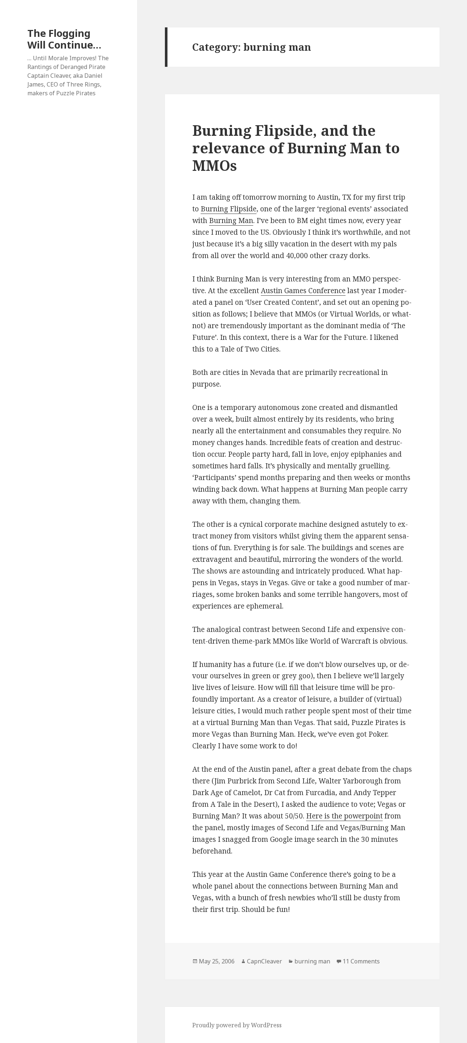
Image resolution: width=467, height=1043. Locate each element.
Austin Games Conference (303, 290)
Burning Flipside (228, 209)
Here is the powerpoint (344, 816)
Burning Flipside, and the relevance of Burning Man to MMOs (296, 147)
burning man (312, 961)
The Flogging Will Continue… (64, 38)
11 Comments (361, 961)
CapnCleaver (264, 961)
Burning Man (231, 220)
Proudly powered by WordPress (237, 1025)
